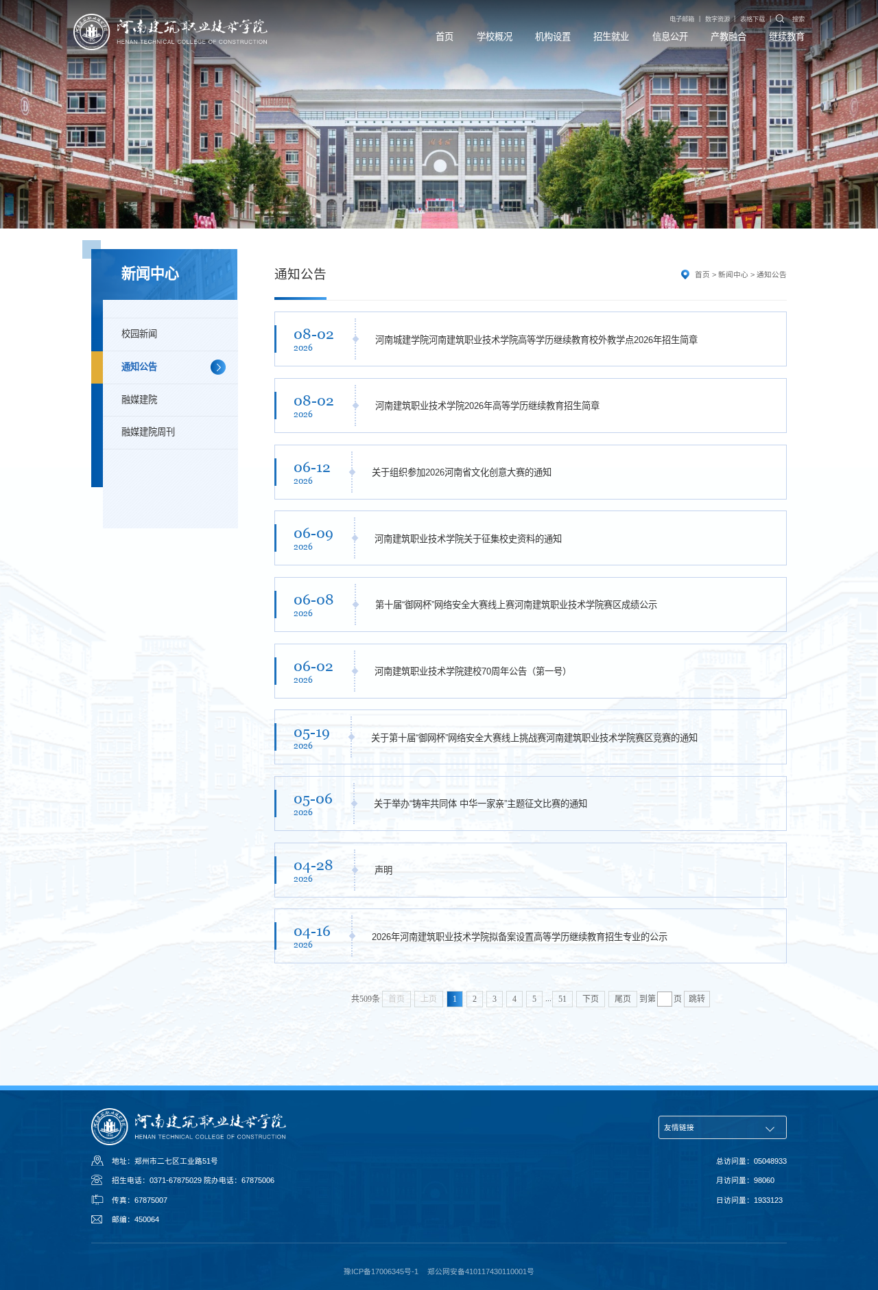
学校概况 (494, 37)
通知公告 (139, 367)
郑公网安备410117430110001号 (480, 1271)
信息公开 (670, 37)
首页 (444, 37)
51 (562, 999)
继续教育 (787, 37)
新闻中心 (733, 274)
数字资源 (717, 19)
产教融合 (728, 37)
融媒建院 (139, 400)
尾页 (623, 999)
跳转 (697, 999)
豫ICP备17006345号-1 (381, 1271)
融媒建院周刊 (148, 432)
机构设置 (553, 37)
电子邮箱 (681, 19)
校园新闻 (139, 334)
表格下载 (752, 19)
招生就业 (611, 37)
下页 (590, 999)
